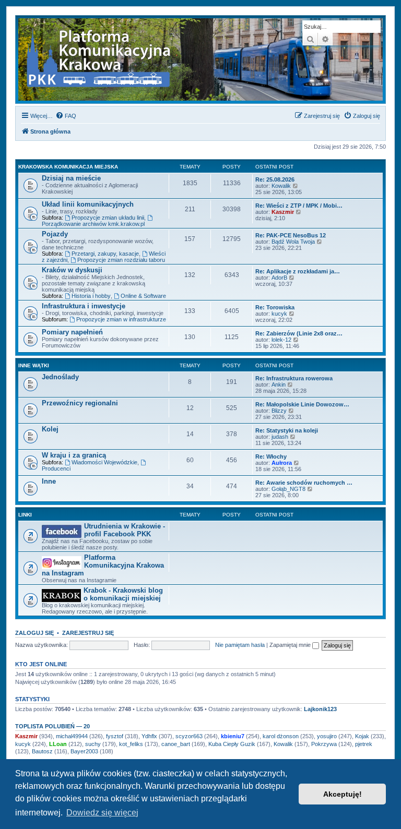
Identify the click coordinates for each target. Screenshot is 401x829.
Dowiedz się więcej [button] (102, 812)
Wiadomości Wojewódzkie (104, 462)
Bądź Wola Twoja (293, 241)
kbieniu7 (232, 736)
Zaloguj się (34, 633)
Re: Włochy (271, 456)
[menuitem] (65, 116)
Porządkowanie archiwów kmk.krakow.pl (93, 224)
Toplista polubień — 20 (52, 726)
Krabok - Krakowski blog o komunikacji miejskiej (123, 594)
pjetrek (363, 744)
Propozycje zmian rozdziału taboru (121, 260)
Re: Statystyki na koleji (286, 430)
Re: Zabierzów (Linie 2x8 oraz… (299, 333)
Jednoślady (60, 377)
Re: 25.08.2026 (274, 179)
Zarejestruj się (88, 633)
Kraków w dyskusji (72, 270)
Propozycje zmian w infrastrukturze (121, 319)
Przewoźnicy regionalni (80, 403)
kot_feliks (131, 744)
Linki (25, 515)
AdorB (279, 277)
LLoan (58, 744)
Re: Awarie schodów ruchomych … (303, 482)
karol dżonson (281, 736)
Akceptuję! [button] (342, 794)
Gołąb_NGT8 (288, 489)
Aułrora (282, 463)
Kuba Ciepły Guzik (231, 744)
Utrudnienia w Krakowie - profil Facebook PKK (124, 530)
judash (280, 437)
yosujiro (327, 736)
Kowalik (281, 186)
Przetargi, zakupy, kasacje (105, 253)
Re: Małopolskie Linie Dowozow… (302, 404)
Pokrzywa (324, 744)
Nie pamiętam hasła (240, 645)
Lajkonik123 (320, 709)
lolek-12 (281, 340)
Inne (49, 481)
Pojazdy (55, 234)
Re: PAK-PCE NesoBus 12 (290, 235)
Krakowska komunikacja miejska (68, 167)
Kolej (50, 429)
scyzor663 (189, 736)
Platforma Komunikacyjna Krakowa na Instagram (103, 565)
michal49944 (72, 736)
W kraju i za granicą (74, 455)
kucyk (279, 313)
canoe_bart (175, 744)
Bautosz (42, 751)
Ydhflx (149, 736)
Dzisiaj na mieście (71, 178)
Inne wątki (33, 365)
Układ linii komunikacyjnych (88, 204)
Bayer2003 (84, 751)
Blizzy (279, 410)
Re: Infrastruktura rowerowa (294, 378)
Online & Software (143, 296)
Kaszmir (283, 212)
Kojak (362, 736)
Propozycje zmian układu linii (108, 217)
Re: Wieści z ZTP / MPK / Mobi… (299, 205)
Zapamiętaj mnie (290, 645)
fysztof (114, 736)
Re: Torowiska (274, 307)
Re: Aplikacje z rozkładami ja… (297, 271)
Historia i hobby (91, 296)
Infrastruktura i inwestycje (83, 306)
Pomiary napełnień (72, 332)
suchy (93, 744)
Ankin (279, 384)
